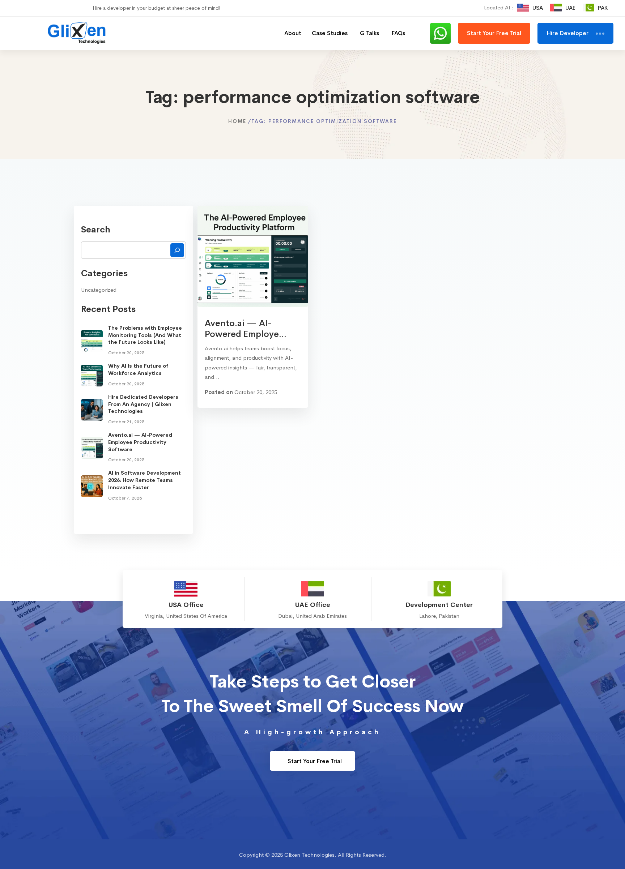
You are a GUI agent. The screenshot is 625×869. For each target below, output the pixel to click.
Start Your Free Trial (314, 761)
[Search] (177, 250)
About (292, 33)
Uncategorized (98, 289)
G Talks (369, 33)
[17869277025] (444, 33)
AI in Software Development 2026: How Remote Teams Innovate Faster (144, 480)
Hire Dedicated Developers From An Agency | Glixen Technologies (143, 404)
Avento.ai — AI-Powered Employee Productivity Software (140, 442)
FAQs (398, 33)
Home (237, 121)
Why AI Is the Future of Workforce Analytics (138, 369)
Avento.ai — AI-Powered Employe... (245, 328)
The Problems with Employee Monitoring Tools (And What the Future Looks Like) (145, 335)
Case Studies (330, 33)
